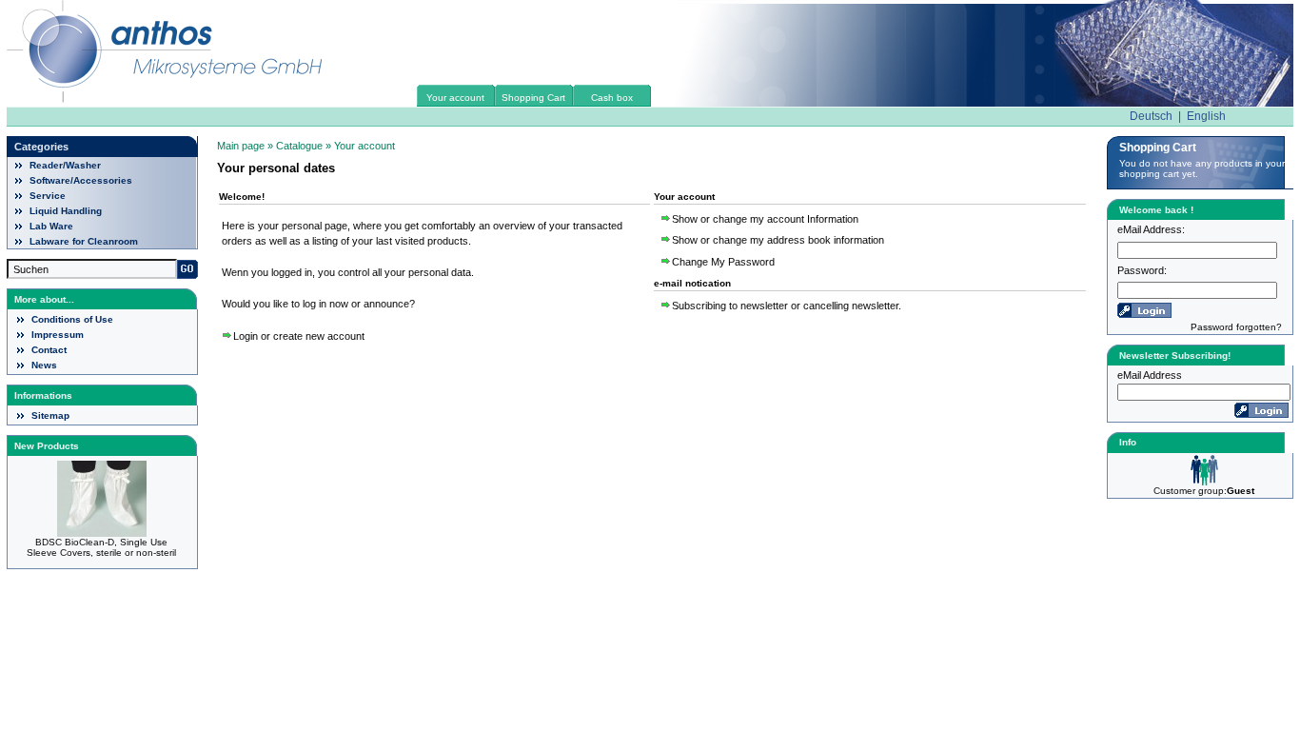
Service (48, 195)
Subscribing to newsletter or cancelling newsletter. (786, 305)
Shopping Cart (533, 97)
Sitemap (50, 415)
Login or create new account (298, 336)
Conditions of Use (72, 319)
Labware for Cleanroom (84, 241)
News (44, 365)
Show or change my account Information (765, 219)
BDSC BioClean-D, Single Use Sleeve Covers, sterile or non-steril (101, 547)
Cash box (612, 97)
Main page (241, 145)
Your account (455, 97)
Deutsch (1151, 116)
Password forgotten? (1236, 327)
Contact (49, 350)
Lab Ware (51, 226)
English (1206, 116)
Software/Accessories (81, 180)
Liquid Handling (66, 211)
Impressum (57, 334)
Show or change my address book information (778, 240)
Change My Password (723, 261)
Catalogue (299, 145)
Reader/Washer (65, 165)
